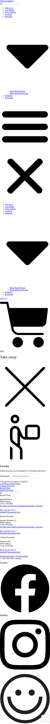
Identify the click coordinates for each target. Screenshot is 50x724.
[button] (25, 151)
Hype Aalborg (10, 12)
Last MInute (9, 10)
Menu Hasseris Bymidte (19, 93)
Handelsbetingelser (7, 556)
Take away (9, 8)
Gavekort (8, 14)
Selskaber (8, 96)
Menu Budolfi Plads (17, 91)
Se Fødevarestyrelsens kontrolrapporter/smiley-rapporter (21, 506)
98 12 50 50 (4, 510)
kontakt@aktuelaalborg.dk (10, 512)
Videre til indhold (6, 1)
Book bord (9, 98)
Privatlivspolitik (22, 556)
